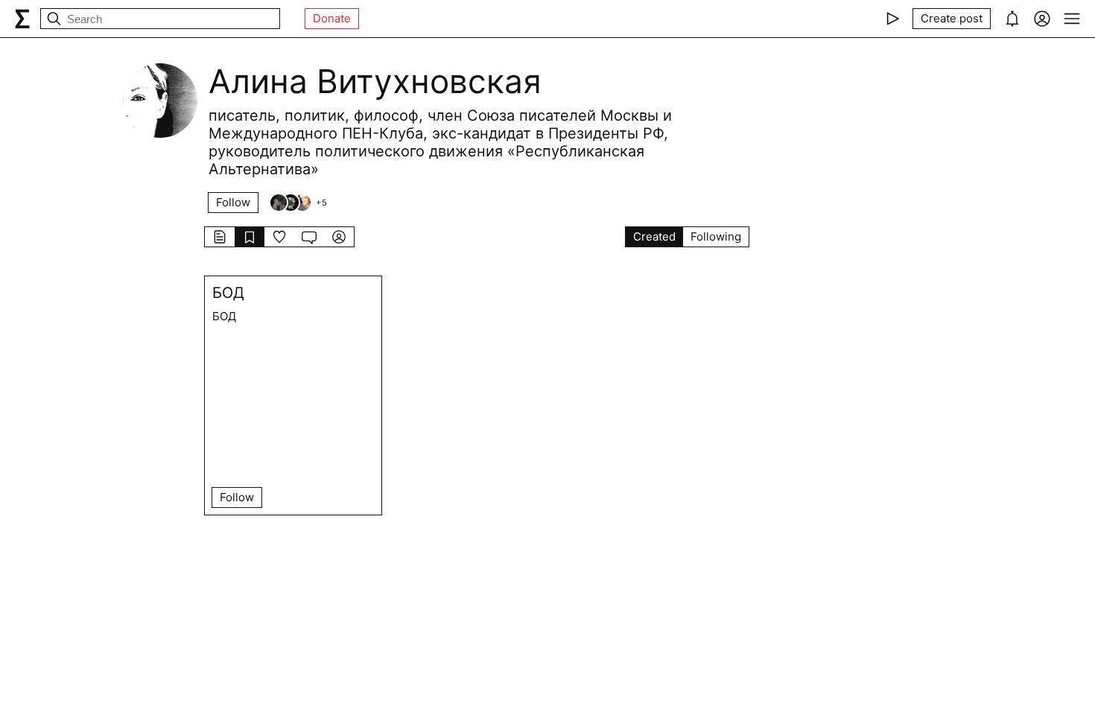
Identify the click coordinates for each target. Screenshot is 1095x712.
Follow (233, 202)
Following (716, 236)
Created (654, 236)
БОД (228, 293)
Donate (332, 18)
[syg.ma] (22, 18)
